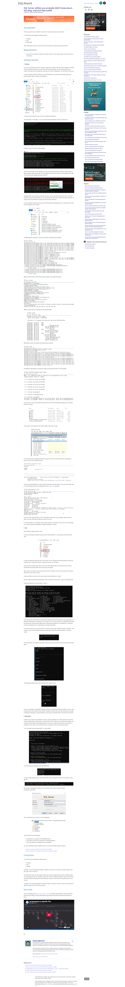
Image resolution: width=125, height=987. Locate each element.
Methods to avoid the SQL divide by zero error (95, 126)
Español (97, 3)
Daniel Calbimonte (38, 12)
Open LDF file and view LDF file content (93, 214)
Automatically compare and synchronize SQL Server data (94, 211)
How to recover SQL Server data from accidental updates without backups (95, 208)
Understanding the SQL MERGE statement (93, 51)
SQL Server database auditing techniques (94, 188)
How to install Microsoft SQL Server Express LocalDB (39, 849)
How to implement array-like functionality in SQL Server (95, 142)
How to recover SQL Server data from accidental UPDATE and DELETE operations (95, 190)
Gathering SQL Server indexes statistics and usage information (94, 75)
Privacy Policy (49, 984)
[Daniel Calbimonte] (28, 946)
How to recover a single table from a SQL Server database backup (95, 220)
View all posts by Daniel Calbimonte (40, 956)
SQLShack (25, 3)
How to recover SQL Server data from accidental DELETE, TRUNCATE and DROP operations (95, 226)
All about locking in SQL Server (91, 144)
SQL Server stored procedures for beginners (94, 146)
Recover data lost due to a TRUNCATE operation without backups (95, 223)
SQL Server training (89, 3)
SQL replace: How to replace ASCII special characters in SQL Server (95, 135)
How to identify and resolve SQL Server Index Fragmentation (93, 39)
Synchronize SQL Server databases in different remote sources (95, 197)
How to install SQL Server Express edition (94, 159)
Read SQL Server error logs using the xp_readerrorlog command (95, 72)
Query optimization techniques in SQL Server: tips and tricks (95, 128)
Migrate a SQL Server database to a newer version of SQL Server (95, 234)
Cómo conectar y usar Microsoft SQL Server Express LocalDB (40, 972)
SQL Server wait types (89, 248)
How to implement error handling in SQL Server (95, 121)
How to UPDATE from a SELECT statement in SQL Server (94, 61)
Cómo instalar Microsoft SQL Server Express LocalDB (39, 970)
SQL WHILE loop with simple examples (92, 56)
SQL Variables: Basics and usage (90, 54)
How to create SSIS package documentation (94, 232)
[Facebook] (72, 941)
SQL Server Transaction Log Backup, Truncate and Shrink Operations (95, 115)
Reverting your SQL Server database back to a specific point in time (96, 229)
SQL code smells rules (89, 246)
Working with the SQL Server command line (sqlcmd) (95, 65)
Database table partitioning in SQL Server (93, 80)
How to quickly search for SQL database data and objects (95, 193)
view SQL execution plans (43, 893)
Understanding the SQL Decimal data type (93, 63)
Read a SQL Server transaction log (92, 186)
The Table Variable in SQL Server (91, 47)
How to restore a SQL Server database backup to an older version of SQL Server (95, 237)
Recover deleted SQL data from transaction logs (95, 205)
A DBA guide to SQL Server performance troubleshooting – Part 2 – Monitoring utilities (47, 968)
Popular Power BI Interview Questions (92, 67)
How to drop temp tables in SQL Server (93, 150)
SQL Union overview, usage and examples (94, 161)
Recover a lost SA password (90, 49)
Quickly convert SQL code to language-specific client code (95, 216)
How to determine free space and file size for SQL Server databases (95, 153)
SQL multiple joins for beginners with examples (94, 45)
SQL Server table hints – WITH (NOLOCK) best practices (93, 42)
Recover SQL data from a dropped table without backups (95, 200)
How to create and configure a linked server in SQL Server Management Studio (96, 131)
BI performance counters (90, 244)
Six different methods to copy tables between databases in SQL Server (96, 118)
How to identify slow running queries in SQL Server (96, 137)
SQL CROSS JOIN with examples (90, 52)
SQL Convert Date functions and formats (92, 69)
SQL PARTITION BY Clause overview (91, 36)
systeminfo (51, 486)
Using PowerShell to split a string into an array (95, 155)
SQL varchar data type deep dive (92, 139)
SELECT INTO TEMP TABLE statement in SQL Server (95, 58)
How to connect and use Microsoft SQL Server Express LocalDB (41, 851)
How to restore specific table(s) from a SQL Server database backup (95, 203)
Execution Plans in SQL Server (90, 78)
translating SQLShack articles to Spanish (49, 953)
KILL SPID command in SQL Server (92, 157)
